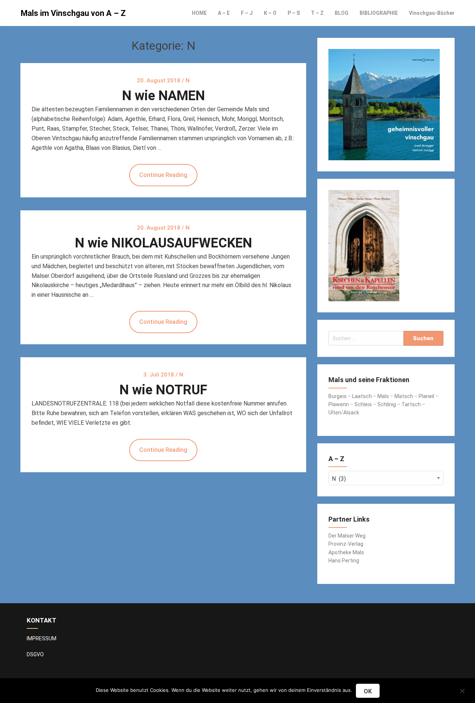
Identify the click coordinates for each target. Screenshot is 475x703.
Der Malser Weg (347, 536)
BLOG (341, 13)
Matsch (403, 396)
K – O (270, 13)
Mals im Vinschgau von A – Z (73, 13)
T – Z (317, 13)
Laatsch (362, 396)
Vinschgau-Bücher (432, 13)
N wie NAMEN (163, 96)
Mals (383, 396)
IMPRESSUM (41, 638)
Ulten (334, 412)
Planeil (426, 396)
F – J (247, 13)
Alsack (351, 412)
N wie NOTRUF (163, 390)
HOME (199, 13)
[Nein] (462, 690)
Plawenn (338, 404)
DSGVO (35, 654)
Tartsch (411, 404)
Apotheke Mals (346, 552)
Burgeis (338, 396)
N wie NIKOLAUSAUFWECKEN (163, 243)
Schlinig (386, 404)
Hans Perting (343, 561)
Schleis (363, 404)
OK (368, 691)
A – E (224, 13)
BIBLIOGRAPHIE (379, 13)
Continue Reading (163, 174)
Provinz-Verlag (345, 544)
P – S (294, 13)
